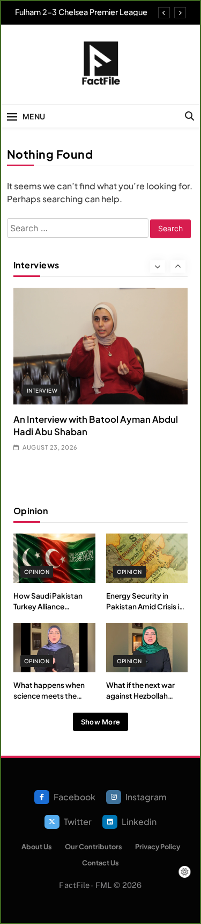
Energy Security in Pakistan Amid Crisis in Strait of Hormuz (144, 606)
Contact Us (100, 862)
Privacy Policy (157, 846)
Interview (42, 390)
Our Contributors (93, 846)
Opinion (36, 571)
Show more (101, 721)
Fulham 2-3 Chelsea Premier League (81, 12)
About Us (36, 846)
